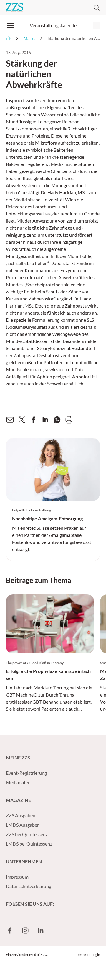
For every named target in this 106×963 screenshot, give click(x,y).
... (96, 25)
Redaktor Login (88, 954)
